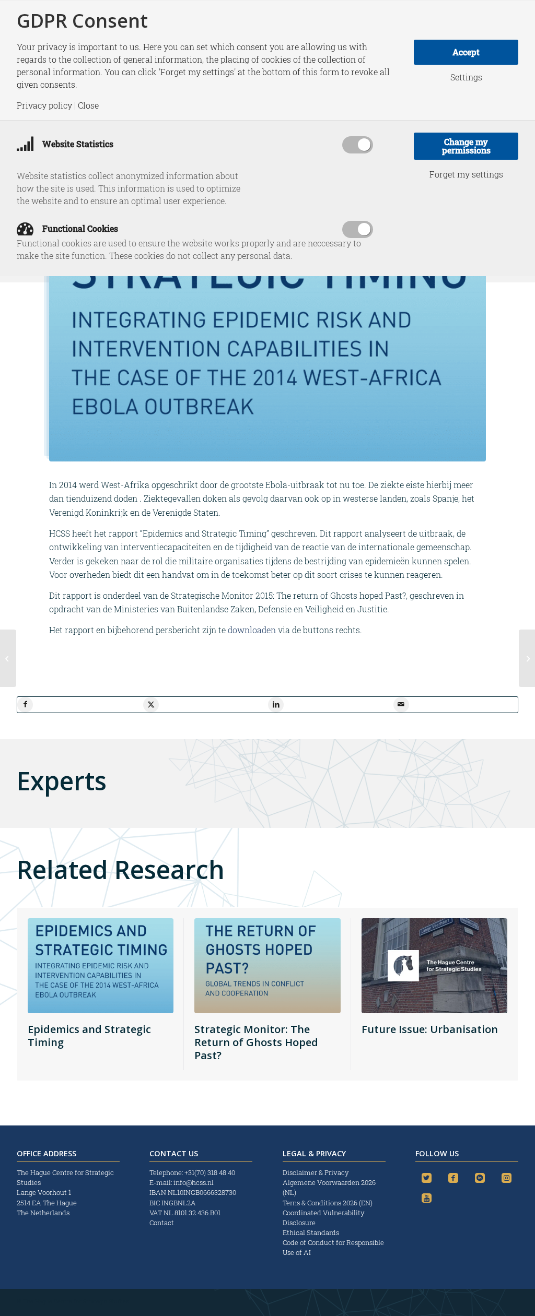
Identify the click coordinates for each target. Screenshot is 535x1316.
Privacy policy (44, 105)
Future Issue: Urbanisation (430, 1029)
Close (88, 105)
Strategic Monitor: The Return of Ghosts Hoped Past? (256, 1042)
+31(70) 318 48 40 (209, 1172)
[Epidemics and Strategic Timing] (527, 658)
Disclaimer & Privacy (316, 1172)
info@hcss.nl (193, 1182)
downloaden (252, 629)
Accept (466, 51)
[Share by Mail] (401, 705)
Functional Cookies (79, 228)
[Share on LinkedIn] (276, 705)
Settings (466, 77)
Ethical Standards (311, 1232)
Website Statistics (76, 143)
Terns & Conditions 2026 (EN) (328, 1203)
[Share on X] (151, 705)
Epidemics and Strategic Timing (89, 1035)
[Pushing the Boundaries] (8, 658)
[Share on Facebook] (25, 705)
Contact (161, 1222)
